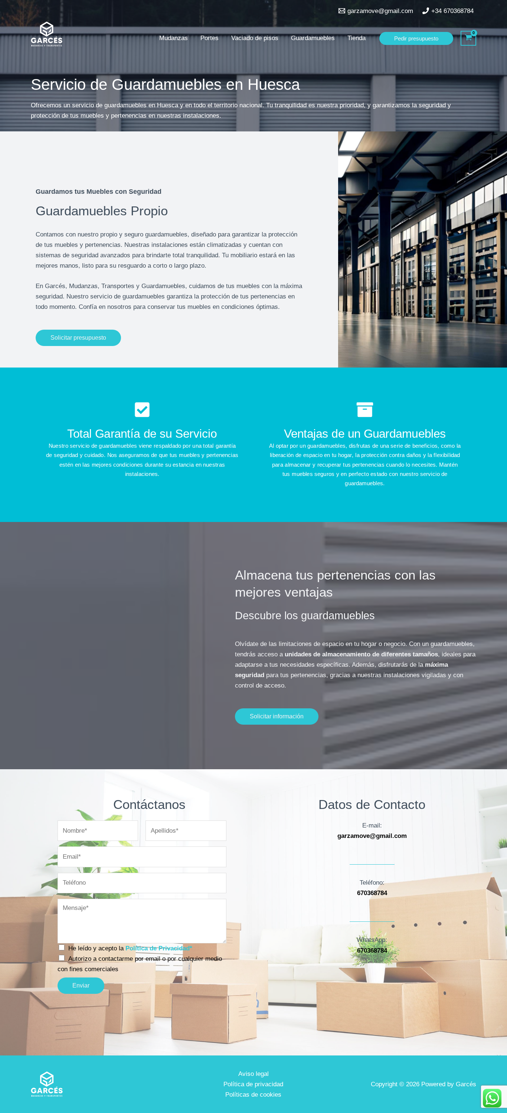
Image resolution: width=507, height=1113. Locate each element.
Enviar (80, 985)
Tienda (356, 38)
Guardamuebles (313, 38)
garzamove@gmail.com (372, 835)
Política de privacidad (253, 1084)
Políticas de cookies (253, 1094)
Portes (209, 38)
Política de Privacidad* (158, 948)
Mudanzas (173, 38)
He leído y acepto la (130, 948)
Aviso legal (253, 1073)
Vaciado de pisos (254, 38)
